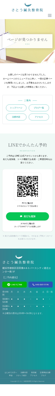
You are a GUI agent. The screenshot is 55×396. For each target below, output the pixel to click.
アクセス (39, 117)
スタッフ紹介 (21, 375)
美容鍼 (33, 372)
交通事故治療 (45, 372)
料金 (11, 375)
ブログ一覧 (39, 108)
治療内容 (16, 117)
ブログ (43, 375)
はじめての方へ (11, 372)
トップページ (16, 108)
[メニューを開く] (50, 15)
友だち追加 (29, 216)
